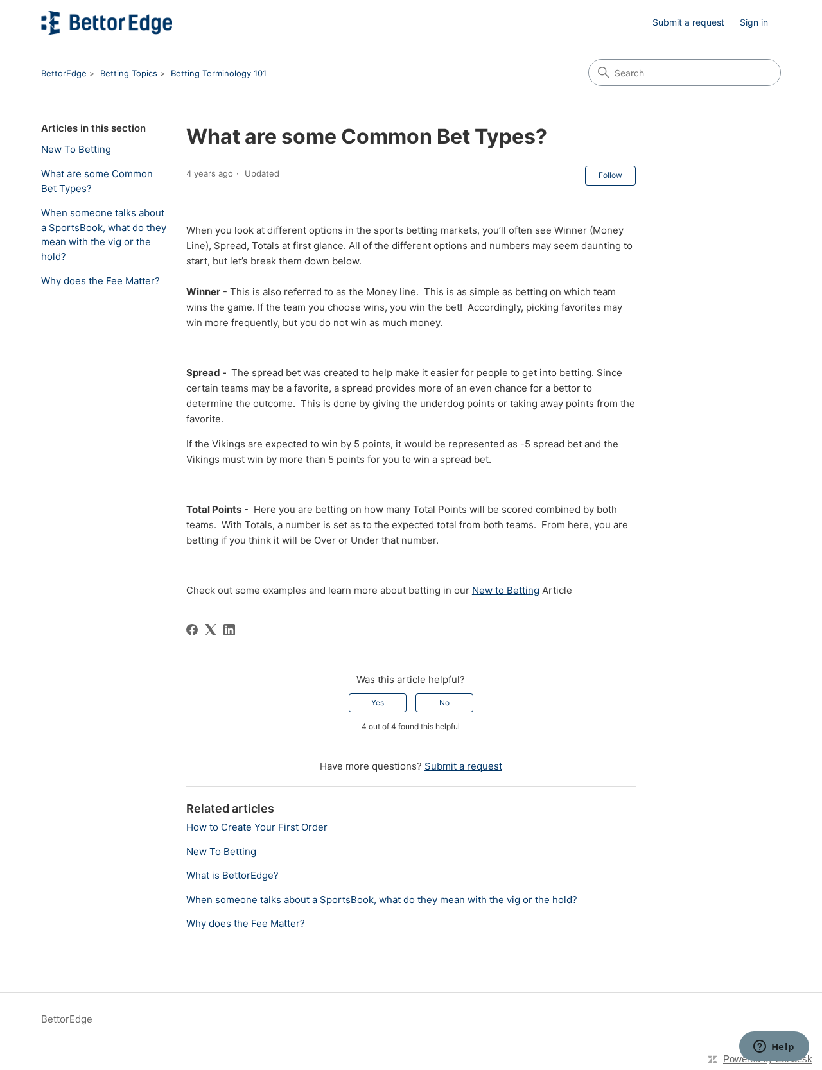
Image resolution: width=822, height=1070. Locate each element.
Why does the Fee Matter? (100, 281)
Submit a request (688, 22)
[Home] (106, 23)
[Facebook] (192, 629)
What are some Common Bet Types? (97, 181)
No (444, 702)
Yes (377, 702)
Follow (610, 175)
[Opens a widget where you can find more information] (774, 1047)
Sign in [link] (754, 22)
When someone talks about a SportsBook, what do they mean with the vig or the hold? (103, 235)
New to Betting (505, 590)
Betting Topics (128, 73)
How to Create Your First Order (257, 827)
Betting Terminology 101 (219, 73)
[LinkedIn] (229, 629)
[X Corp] (210, 629)
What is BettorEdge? (232, 875)
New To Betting (76, 149)
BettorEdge (64, 73)
